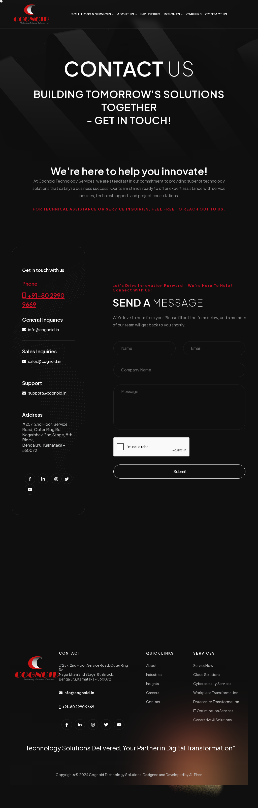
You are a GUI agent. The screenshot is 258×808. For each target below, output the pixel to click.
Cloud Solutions (206, 674)
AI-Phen (195, 774)
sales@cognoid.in (44, 361)
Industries (154, 674)
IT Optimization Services (213, 710)
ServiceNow (203, 665)
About (151, 665)
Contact (153, 701)
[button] (92, 14)
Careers (152, 692)
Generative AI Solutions (212, 719)
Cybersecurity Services (212, 683)
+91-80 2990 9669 (43, 299)
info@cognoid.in (43, 329)
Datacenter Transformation (216, 701)
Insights (152, 683)
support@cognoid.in (47, 393)
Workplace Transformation (215, 692)
